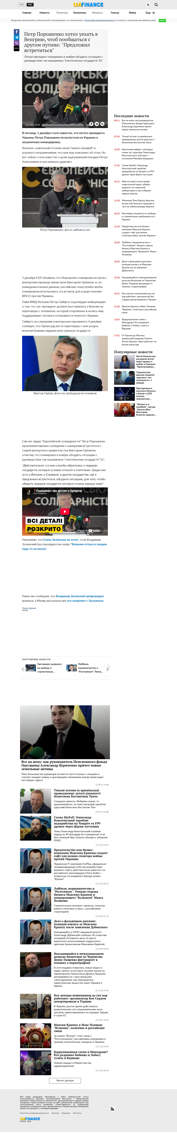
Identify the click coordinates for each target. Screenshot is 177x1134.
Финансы (97, 13)
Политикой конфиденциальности (100, 20)
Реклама (55, 1113)
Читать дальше (65, 1080)
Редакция (66, 1113)
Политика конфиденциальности (34, 1113)
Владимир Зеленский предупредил (80, 596)
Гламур (115, 13)
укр (21, 5)
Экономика (79, 13)
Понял (162, 21)
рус (30, 5)
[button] (23, 669)
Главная (26, 13)
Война (132, 13)
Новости (44, 13)
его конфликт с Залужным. (85, 600)
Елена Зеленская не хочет (61, 539)
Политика (62, 13)
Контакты (77, 1113)
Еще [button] (148, 13)
